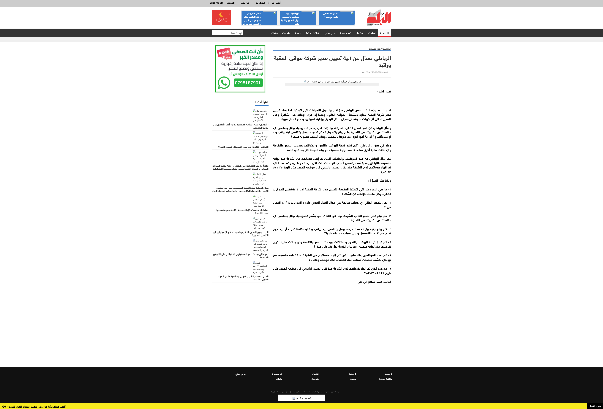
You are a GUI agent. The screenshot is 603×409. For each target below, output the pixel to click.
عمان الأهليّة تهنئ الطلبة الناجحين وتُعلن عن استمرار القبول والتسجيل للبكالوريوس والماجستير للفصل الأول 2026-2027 (240, 190)
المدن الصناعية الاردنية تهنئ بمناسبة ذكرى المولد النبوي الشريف (243, 277)
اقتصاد (359, 32)
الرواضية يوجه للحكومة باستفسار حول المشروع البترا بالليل (290, 18)
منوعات (286, 32)
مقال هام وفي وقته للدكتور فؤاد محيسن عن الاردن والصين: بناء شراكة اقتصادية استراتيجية (259, 20)
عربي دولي (330, 32)
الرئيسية (384, 32)
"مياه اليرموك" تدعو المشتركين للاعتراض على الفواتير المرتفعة (241, 255)
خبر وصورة (345, 32)
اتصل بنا (260, 2)
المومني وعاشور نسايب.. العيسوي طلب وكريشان (243, 146)
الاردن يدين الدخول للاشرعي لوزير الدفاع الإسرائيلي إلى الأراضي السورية (241, 233)
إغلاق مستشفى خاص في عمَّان (330, 15)
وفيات (274, 32)
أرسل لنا (276, 2)
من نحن (245, 2)
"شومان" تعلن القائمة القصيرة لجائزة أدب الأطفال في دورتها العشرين (241, 126)
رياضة (298, 32)
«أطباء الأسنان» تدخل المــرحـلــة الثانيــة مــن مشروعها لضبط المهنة (242, 211)
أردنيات (371, 32)
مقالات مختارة (313, 32)
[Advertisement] (332, 323)
